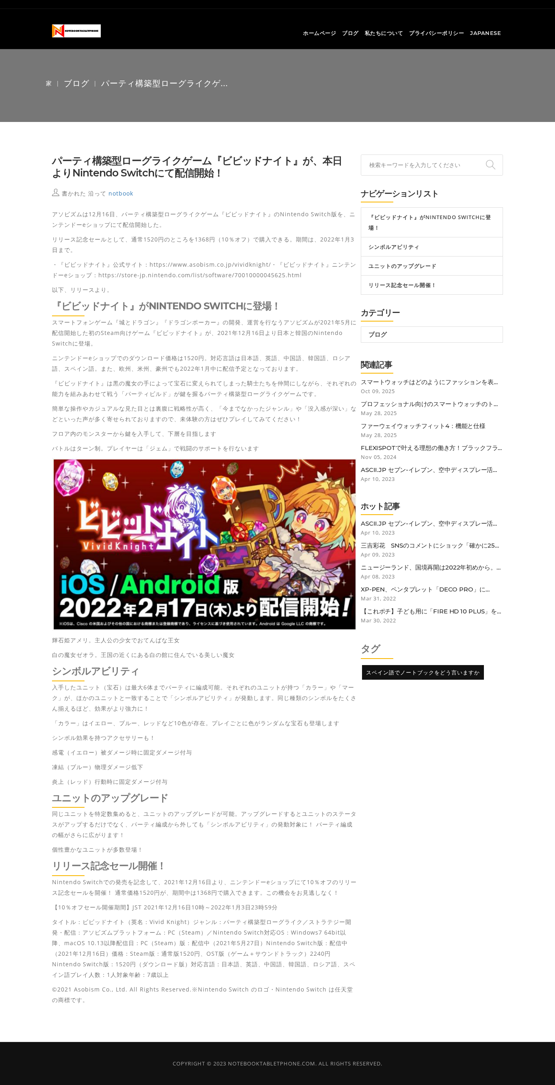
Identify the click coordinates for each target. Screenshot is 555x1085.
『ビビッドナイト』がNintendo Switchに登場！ (430, 222)
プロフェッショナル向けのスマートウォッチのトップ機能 (430, 404)
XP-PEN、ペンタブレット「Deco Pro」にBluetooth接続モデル (423, 589)
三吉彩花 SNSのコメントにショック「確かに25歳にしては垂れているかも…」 (431, 545)
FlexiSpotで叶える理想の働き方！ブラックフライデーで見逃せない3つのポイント (429, 448)
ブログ (350, 33)
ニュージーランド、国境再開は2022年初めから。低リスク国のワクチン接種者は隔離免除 (432, 567)
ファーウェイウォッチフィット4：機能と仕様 (423, 426)
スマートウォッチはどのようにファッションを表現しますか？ (430, 382)
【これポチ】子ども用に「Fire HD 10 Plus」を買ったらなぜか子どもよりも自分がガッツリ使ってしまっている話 (432, 611)
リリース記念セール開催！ (403, 285)
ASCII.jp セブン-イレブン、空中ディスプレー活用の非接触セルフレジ (430, 470)
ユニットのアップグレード (403, 266)
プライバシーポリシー (436, 33)
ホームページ (319, 33)
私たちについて (384, 33)
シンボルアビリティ (394, 246)
